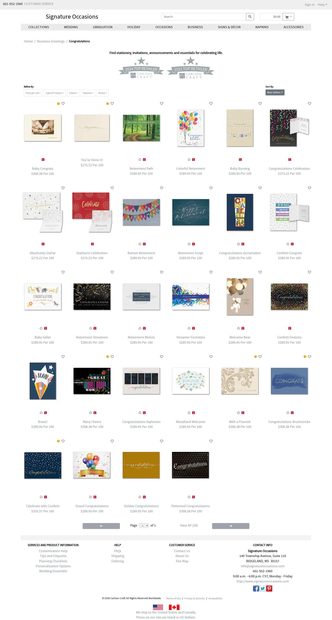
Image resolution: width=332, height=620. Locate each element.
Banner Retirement (141, 253)
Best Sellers (274, 92)
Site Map (182, 561)
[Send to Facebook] (256, 589)
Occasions (164, 27)
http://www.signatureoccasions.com (263, 581)
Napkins (262, 27)
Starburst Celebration (92, 253)
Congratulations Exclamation (240, 253)
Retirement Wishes (141, 337)
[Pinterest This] (269, 589)
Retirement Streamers (92, 337)
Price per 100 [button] (32, 93)
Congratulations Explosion (141, 422)
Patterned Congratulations (190, 506)
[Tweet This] (262, 589)
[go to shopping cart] (288, 16)
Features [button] (87, 93)
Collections (38, 27)
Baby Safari (43, 337)
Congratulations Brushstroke (289, 422)
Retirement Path (141, 168)
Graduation (102, 27)
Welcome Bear (239, 337)
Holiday (133, 27)
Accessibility (215, 598)
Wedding (71, 27)
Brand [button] (101, 93)
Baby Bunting (240, 168)
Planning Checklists (53, 561)
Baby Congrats (42, 168)
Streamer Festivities (190, 337)
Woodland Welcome (190, 422)
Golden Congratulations (141, 506)
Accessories (294, 27)
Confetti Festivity (289, 337)
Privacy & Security (194, 598)
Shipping (117, 556)
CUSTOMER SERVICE (38, 4)
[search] (250, 16)
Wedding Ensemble (53, 571)
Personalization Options (53, 566)
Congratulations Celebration (289, 168)
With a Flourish (240, 422)
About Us (182, 556)
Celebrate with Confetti (42, 506)
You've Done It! (92, 160)
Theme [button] (72, 93)
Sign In (310, 4)
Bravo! (42, 422)
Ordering (117, 561)
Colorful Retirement (190, 168)
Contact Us (182, 551)
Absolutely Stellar (43, 253)
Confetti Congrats (289, 253)
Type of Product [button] (54, 93)
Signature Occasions (72, 16)
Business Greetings (51, 41)
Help (321, 4)
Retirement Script (190, 253)
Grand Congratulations (92, 506)
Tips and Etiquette (53, 556)
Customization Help (53, 551)
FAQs (117, 551)
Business (195, 27)
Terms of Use (173, 598)
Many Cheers (92, 422)
